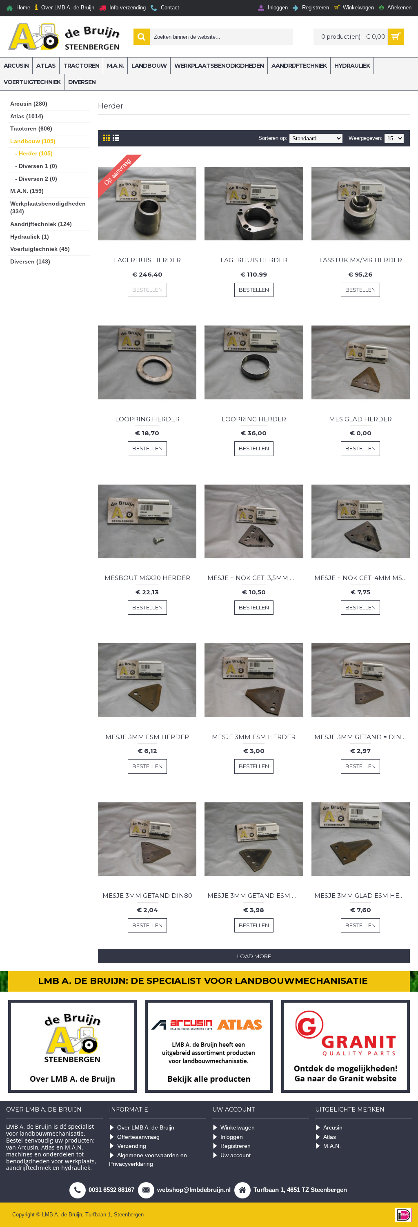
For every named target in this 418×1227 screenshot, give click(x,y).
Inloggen (231, 1137)
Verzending (131, 1146)
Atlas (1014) (26, 116)
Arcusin (332, 1127)
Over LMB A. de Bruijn (145, 1127)
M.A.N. (332, 1146)
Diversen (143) (30, 261)
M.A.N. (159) (27, 191)
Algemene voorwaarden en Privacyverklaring (148, 1159)
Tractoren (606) (31, 128)
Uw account (235, 1155)
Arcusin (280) (28, 103)
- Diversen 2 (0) (33, 178)
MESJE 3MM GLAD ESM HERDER (362, 895)
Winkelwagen (237, 1127)
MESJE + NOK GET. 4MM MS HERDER (362, 578)
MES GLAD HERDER (360, 419)
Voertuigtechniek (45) (40, 249)
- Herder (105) (31, 153)
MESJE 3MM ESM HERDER (147, 737)
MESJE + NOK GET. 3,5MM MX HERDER (255, 578)
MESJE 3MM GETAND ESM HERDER (255, 895)
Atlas (329, 1137)
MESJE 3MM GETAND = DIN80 (361, 737)
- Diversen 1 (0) (33, 166)
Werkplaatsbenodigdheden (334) (48, 207)
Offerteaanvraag (138, 1137)
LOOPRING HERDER (147, 419)
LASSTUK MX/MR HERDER (360, 260)
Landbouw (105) (33, 141)
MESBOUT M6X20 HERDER (147, 578)
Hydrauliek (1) (29, 236)
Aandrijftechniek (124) (41, 224)
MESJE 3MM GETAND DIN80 (147, 895)
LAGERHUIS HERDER (147, 260)
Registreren (235, 1146)
